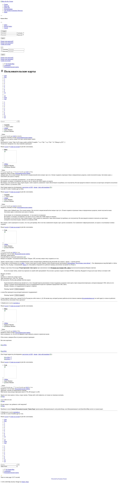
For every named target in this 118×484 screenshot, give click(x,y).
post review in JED (27, 187)
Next (5, 97)
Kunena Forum (62, 479)
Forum (6, 4)
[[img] (3, 396)
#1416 (14, 206)
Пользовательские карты (24, 137)
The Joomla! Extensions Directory (13, 10)
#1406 (14, 136)
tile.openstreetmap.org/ (88, 298)
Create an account (5, 44)
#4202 (14, 252)
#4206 (14, 331)
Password (19, 35)
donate (35, 187)
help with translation (43, 187)
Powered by (54, 479)
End (5, 99)
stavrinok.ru (16, 303)
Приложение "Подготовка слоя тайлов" (79, 263)
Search (6, 28)
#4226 (27, 387)
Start (5, 75)
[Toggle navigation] (1, 15)
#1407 (27, 172)
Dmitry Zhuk (25, 482)
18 (5, 96)
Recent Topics (8, 26)
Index (5, 25)
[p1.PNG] (4, 345)
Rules (5, 12)
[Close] (1, 22)
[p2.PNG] (4, 351)
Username (20, 33)
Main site (6, 6)
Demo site (7, 7)
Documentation (8, 9)
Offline (6, 128)
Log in (2, 38)
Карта (24, 264)
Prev (5, 77)
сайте (22, 263)
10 (5, 93)
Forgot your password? (7, 41)
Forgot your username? (7, 43)
